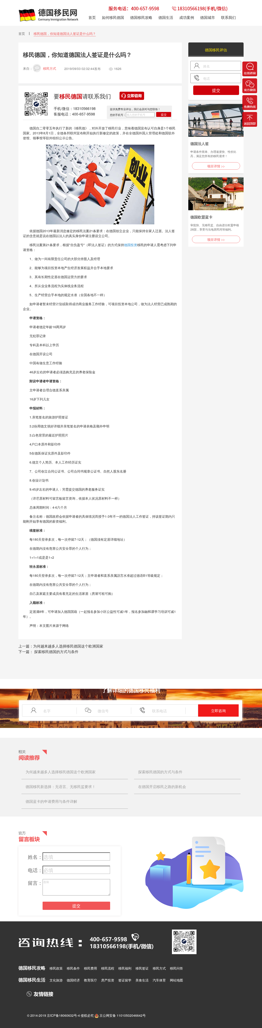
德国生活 (165, 17)
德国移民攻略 (141, 17)
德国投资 (130, 244)
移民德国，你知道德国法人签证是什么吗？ (65, 33)
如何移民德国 (113, 17)
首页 (21, 33)
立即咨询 (218, 710)
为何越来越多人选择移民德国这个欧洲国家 (68, 646)
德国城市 (207, 17)
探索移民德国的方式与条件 (55, 651)
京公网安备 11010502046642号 (122, 1015)
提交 (164, 114)
